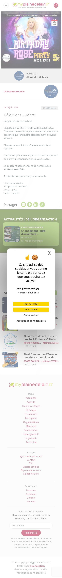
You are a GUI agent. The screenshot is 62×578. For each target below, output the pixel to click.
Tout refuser (31, 309)
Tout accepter (31, 304)
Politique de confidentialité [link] (31, 320)
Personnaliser (31, 315)
